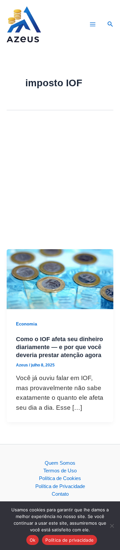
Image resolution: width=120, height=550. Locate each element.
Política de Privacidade (60, 486)
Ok (33, 540)
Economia (26, 323)
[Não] (111, 525)
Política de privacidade (69, 540)
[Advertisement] (60, 186)
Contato (60, 494)
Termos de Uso (60, 470)
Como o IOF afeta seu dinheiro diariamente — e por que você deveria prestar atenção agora (59, 346)
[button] (110, 24)
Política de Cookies (60, 478)
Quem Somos (60, 463)
